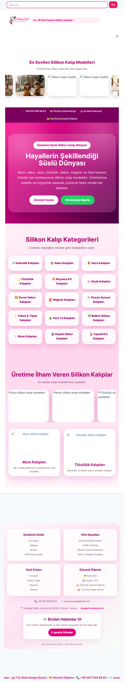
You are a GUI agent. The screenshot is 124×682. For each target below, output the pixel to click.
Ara (113, 4)
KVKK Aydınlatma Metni (90, 540)
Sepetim (34, 585)
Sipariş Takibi (33, 580)
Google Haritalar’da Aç (92, 608)
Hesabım (33, 575)
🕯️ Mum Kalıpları (25, 336)
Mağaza (34, 545)
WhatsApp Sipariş (77, 200)
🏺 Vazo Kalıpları (98, 263)
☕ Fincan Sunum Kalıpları (98, 299)
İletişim (33, 550)
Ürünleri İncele (44, 200)
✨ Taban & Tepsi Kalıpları (25, 318)
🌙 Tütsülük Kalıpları (25, 281)
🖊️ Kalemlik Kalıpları (25, 263)
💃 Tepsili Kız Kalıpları (98, 336)
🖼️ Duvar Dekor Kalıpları (25, 299)
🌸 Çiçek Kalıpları (99, 281)
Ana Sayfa (34, 540)
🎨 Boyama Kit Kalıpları (62, 281)
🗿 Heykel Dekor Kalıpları (62, 336)
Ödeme (33, 589)
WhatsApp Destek (34, 554)
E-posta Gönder (62, 632)
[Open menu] (117, 36)
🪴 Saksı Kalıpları (62, 263)
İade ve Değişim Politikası (90, 554)
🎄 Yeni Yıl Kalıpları (62, 318)
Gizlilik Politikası (90, 545)
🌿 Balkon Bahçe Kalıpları (99, 318)
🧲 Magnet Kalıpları (62, 299)
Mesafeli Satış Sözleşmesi (90, 550)
